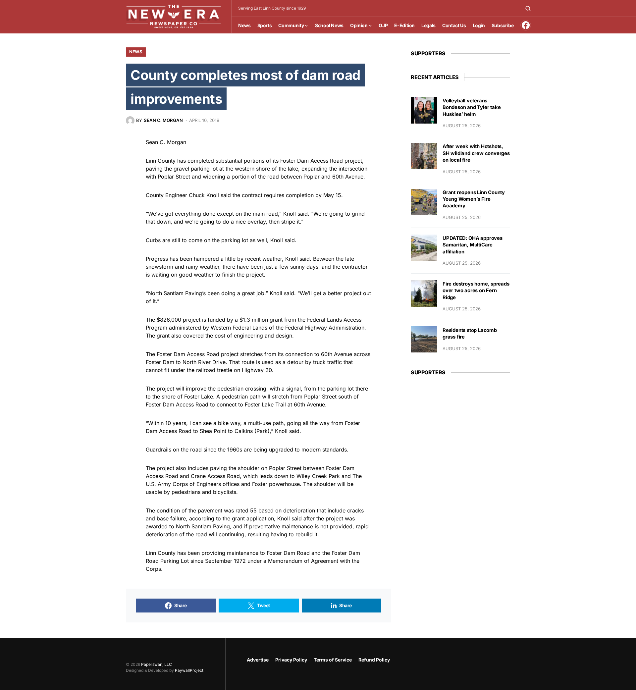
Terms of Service (333, 660)
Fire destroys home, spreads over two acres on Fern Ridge (476, 290)
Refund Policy (374, 660)
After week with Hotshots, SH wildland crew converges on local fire (476, 153)
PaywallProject (189, 670)
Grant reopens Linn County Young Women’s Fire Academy (474, 199)
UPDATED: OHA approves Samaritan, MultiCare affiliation (473, 245)
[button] (528, 8)
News (135, 51)
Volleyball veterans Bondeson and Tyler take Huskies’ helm (472, 107)
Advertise (258, 660)
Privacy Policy (291, 660)
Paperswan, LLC (156, 664)
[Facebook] (525, 25)
